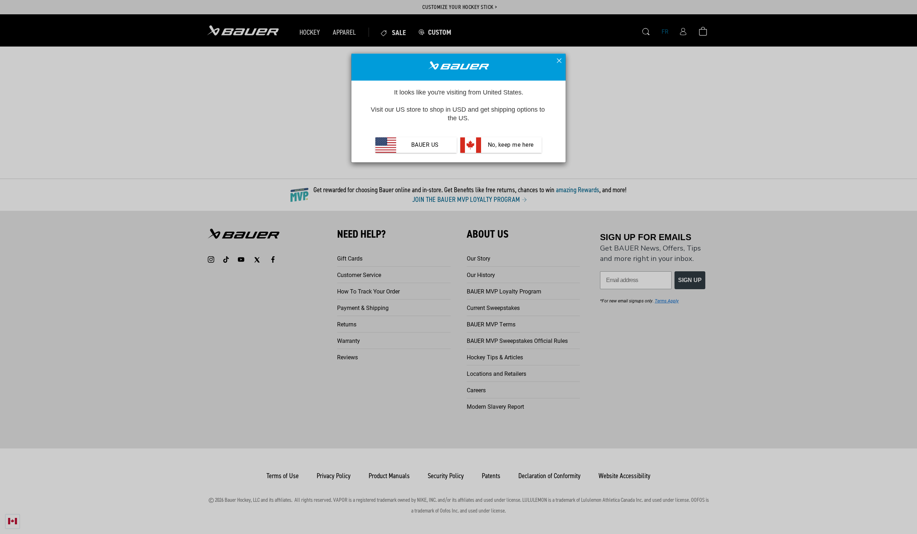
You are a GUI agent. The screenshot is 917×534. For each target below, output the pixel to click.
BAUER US (425, 145)
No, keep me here (510, 145)
